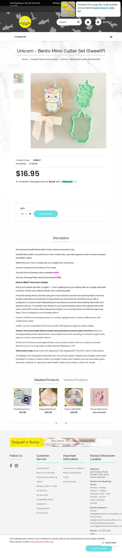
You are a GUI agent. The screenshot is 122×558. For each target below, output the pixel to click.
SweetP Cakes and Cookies (44, 59)
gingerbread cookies (72, 317)
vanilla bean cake (24, 321)
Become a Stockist (46, 472)
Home (25, 59)
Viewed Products (76, 380)
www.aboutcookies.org (41, 541)
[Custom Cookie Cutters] (25, 29)
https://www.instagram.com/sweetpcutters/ (37, 312)
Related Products (46, 380)
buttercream (90, 317)
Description (61, 238)
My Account (42, 495)
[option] (68, 110)
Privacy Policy (69, 481)
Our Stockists (43, 468)
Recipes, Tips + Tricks (47, 486)
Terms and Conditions (74, 468)
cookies (57, 317)
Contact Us (42, 490)
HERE (58, 277)
